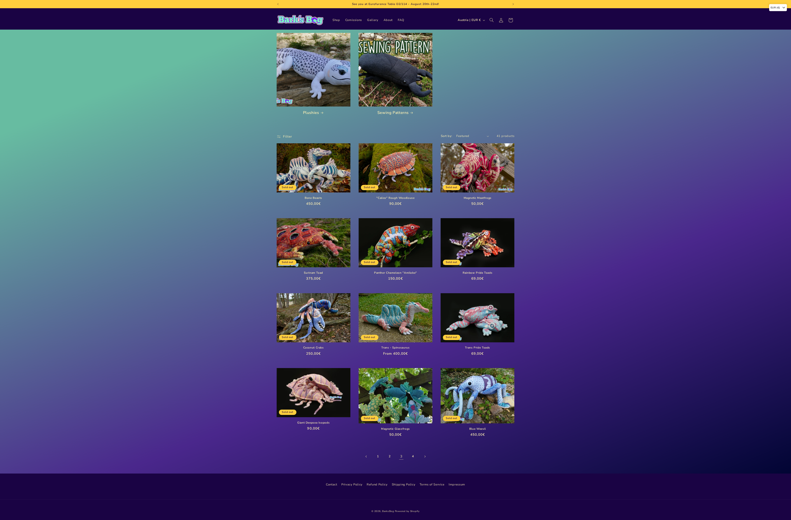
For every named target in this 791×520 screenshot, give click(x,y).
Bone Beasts (313, 198)
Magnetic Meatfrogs (477, 198)
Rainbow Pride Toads (477, 273)
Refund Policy (377, 484)
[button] (491, 20)
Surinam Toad (313, 273)
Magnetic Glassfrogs (395, 429)
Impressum (457, 484)
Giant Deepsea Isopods (313, 423)
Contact (331, 484)
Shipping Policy (403, 484)
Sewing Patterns (393, 112)
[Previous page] (366, 456)
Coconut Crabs (313, 348)
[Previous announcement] (277, 4)
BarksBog (388, 511)
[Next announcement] (513, 4)
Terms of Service (432, 484)
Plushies (311, 112)
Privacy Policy (352, 484)
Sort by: (446, 136)
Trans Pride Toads (477, 348)
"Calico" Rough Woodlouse (395, 198)
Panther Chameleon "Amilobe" (395, 273)
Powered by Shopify (407, 511)
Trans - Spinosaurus (395, 348)
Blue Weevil (477, 429)
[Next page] (424, 456)
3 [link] (401, 456)
